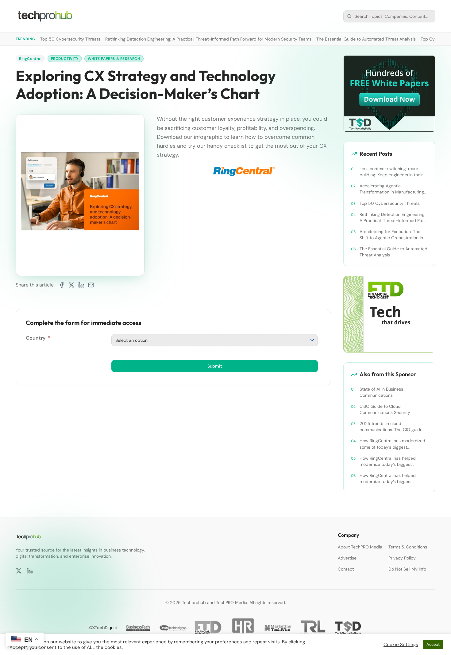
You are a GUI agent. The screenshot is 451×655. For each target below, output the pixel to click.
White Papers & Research (114, 58)
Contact (346, 569)
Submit (214, 366)
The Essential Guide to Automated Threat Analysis (366, 39)
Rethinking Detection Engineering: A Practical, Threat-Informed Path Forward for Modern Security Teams (208, 39)
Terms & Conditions (407, 547)
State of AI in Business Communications (381, 392)
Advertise (347, 558)
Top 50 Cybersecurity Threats (70, 39)
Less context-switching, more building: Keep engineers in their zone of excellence (391, 172)
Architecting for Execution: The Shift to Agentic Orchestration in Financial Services (391, 235)
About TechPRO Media (360, 547)
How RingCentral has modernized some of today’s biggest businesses (392, 444)
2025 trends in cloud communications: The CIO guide (391, 426)
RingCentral (30, 58)
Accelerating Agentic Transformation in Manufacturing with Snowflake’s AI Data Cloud (392, 189)
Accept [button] (433, 644)
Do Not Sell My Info (407, 569)
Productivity (65, 58)
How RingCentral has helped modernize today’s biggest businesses (388, 461)
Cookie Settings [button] (401, 644)
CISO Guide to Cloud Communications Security (385, 409)
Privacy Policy (402, 558)
